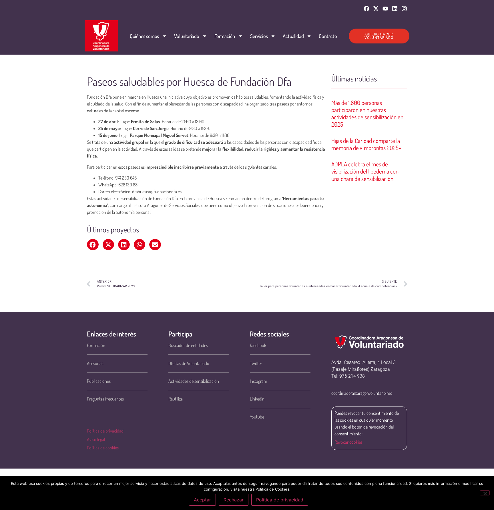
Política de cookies (103, 448)
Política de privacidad (105, 431)
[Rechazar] (485, 492)
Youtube (257, 417)
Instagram (258, 381)
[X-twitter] (376, 8)
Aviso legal (96, 439)
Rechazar (234, 500)
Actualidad (293, 36)
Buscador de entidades (188, 345)
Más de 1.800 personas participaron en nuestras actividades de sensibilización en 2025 (367, 113)
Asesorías (95, 363)
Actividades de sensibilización (193, 381)
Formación (224, 36)
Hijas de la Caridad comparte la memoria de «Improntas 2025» (366, 144)
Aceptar (202, 500)
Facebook (258, 345)
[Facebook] (366, 8)
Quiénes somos (144, 36)
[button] (93, 244)
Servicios (259, 36)
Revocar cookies (348, 442)
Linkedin (257, 399)
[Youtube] (385, 8)
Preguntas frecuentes (105, 399)
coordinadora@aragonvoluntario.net (361, 393)
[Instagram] (404, 8)
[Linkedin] (395, 8)
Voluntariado (186, 36)
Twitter (256, 363)
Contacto (328, 36)
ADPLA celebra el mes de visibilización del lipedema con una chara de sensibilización (365, 171)
